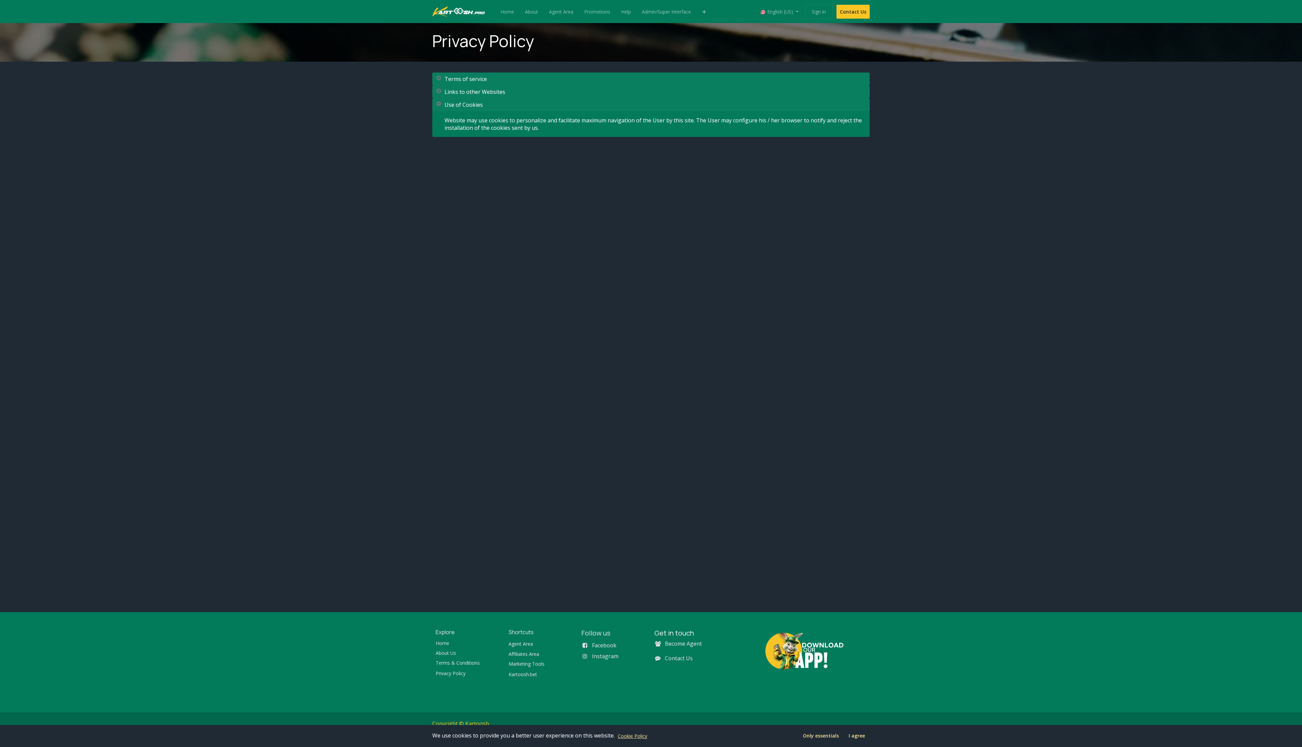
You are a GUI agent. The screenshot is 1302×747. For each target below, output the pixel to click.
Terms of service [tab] (466, 79)
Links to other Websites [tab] (475, 92)
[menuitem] (507, 12)
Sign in (819, 11)
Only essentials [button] (821, 735)
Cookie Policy (632, 736)
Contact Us (853, 11)
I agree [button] (857, 735)
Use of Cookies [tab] (464, 104)
